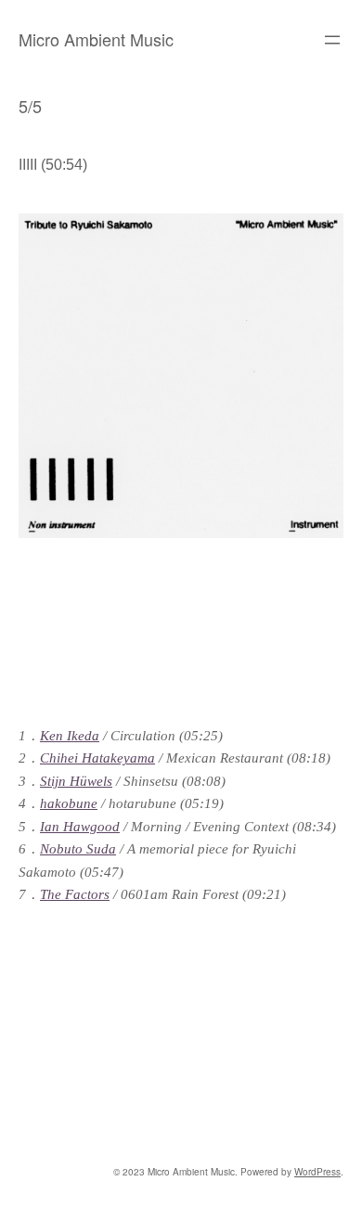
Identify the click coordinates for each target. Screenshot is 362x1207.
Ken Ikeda (69, 735)
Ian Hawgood (80, 826)
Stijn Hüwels (76, 781)
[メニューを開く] (332, 40)
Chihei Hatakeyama (97, 758)
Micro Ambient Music (96, 39)
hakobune (68, 803)
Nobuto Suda (78, 848)
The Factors (75, 894)
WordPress (317, 1171)
